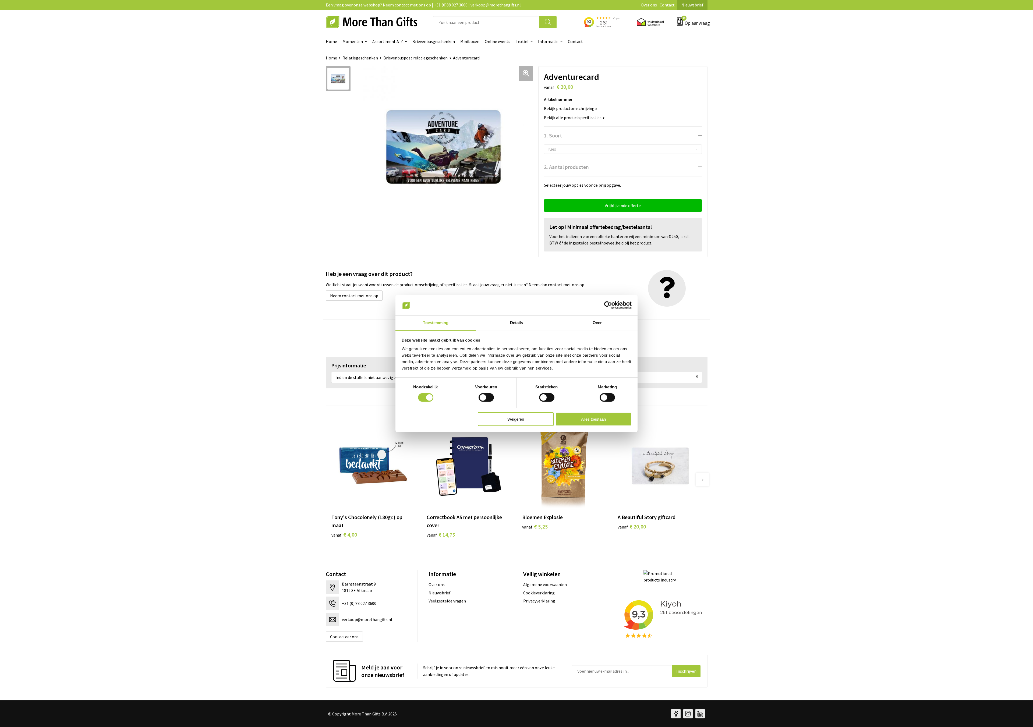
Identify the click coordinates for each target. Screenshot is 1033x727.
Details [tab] (516, 322)
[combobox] (486, 22)
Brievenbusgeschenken (433, 41)
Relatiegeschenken (360, 58)
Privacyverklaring (539, 601)
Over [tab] (597, 322)
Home (331, 41)
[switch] (486, 397)
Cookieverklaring (539, 592)
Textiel (522, 41)
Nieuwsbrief (692, 5)
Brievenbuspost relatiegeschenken (415, 58)
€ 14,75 (441, 534)
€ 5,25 (535, 526)
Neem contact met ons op (354, 295)
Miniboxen (469, 41)
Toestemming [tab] (435, 322)
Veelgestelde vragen (447, 601)
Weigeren (515, 419)
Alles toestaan (593, 419)
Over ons (649, 5)
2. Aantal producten (566, 167)
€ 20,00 (632, 526)
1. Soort (553, 135)
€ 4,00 (344, 534)
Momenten (352, 41)
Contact (667, 5)
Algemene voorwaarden (545, 584)
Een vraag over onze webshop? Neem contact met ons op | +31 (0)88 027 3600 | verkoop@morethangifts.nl (423, 5)
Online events (497, 41)
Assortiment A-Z (387, 41)
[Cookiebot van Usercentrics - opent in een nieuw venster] (608, 305)
